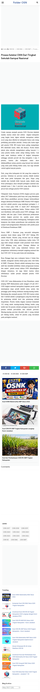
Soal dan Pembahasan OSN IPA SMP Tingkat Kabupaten (17, 459)
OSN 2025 (16, 536)
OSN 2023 (25, 532)
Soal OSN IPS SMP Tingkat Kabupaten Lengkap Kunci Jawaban (18, 430)
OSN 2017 (6, 528)
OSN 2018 (15, 528)
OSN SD (6, 540)
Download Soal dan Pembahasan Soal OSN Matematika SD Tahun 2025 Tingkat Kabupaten (24, 657)
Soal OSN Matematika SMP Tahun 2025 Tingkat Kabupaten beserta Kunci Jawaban (24, 640)
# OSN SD (6, 374)
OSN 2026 (25, 536)
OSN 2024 (6, 536)
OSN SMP (23, 540)
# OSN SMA (15, 374)
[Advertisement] (20, 26)
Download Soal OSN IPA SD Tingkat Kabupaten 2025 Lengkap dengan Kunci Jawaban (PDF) (24, 614)
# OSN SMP (24, 374)
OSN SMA (14, 540)
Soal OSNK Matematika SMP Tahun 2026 (16, 402)
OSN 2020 (6, 532)
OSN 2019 (24, 528)
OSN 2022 (16, 532)
